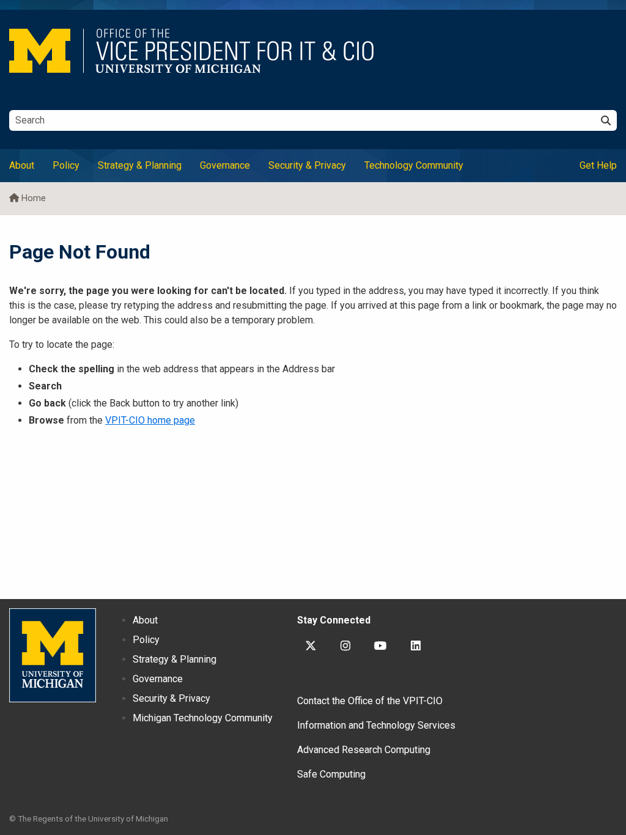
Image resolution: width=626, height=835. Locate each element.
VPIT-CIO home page (150, 420)
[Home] (313, 51)
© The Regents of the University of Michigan (88, 818)
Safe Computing (331, 774)
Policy (66, 165)
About (21, 165)
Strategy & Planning (140, 165)
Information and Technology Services (376, 725)
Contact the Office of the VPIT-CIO (370, 701)
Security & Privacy (307, 165)
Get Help (598, 165)
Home (33, 198)
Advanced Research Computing (363, 750)
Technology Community (413, 165)
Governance (225, 165)
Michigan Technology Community (203, 718)
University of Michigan (52, 655)
